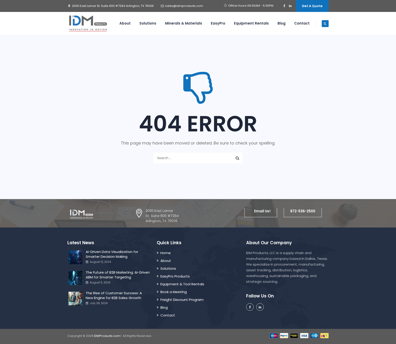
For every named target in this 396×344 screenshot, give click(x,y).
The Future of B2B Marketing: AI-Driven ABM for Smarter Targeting (118, 275)
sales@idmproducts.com (184, 6)
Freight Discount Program (182, 299)
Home (165, 252)
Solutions (147, 23)
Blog (282, 23)
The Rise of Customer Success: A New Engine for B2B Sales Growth (114, 295)
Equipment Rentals (251, 23)
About (125, 23)
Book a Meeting (173, 291)
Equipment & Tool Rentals (182, 284)
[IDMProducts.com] (87, 23)
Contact (302, 23)
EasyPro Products (175, 276)
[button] (260, 211)
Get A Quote (312, 6)
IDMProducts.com (107, 336)
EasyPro (218, 23)
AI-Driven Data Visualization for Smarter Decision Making (112, 254)
